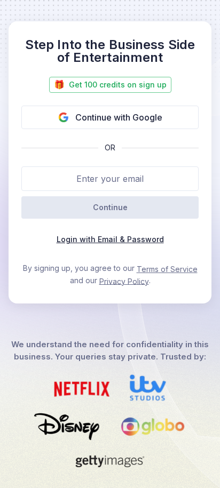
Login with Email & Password (110, 239)
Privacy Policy (124, 280)
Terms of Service (167, 269)
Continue (110, 207)
